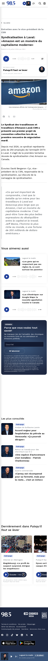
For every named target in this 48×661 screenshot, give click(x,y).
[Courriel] (14, 116)
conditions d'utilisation (10, 371)
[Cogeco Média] (31, 616)
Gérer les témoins (8, 627)
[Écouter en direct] (24, 3)
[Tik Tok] (12, 635)
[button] (11, 656)
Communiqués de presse (10, 629)
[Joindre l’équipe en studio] (33, 3)
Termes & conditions (8, 624)
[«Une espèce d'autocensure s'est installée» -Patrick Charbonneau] (7, 451)
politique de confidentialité (21, 369)
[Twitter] (9, 116)
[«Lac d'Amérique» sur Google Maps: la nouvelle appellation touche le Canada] (12, 294)
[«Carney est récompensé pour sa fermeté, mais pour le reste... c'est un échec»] (7, 472)
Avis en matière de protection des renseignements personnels (25, 363)
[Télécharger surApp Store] (9, 643)
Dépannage (31, 624)
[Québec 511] (44, 618)
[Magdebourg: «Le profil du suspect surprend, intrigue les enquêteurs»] (16, 544)
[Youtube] (32, 635)
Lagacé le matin (26, 655)
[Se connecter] (44, 3)
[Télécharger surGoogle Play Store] (27, 643)
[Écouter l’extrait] (6, 59)
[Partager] (42, 58)
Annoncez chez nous (37, 629)
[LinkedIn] (22, 635)
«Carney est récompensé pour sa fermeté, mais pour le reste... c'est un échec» (30, 476)
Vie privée (21, 624)
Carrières (24, 629)
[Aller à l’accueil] (11, 4)
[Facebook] (3, 116)
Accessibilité (21, 627)
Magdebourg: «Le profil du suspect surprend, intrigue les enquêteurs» (16, 566)
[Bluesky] (17, 635)
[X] (27, 635)
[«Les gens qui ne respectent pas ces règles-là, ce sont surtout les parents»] (12, 261)
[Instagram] (7, 635)
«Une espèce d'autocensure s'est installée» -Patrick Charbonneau (30, 457)
